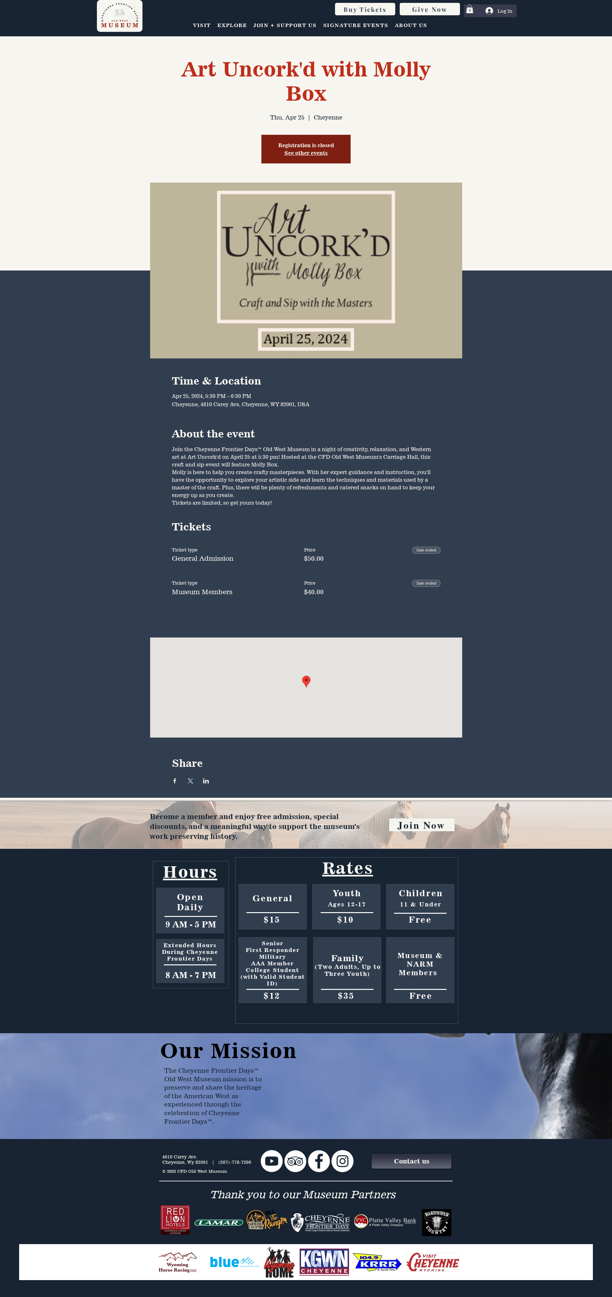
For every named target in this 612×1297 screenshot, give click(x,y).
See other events (306, 153)
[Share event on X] (190, 780)
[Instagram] (342, 1161)
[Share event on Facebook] (175, 780)
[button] (469, 8)
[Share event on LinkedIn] (206, 780)
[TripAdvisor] (295, 1161)
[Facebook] (319, 1161)
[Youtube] (272, 1161)
